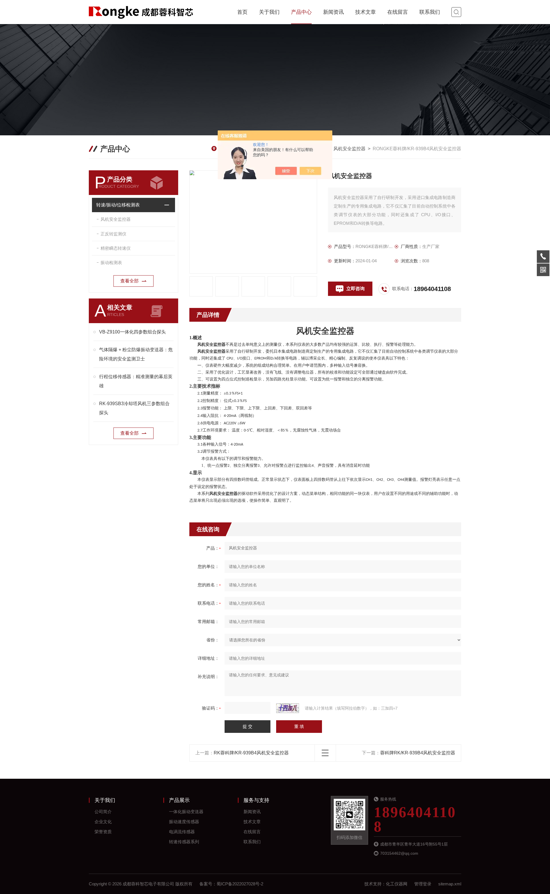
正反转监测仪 (113, 233)
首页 (242, 12)
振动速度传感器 (184, 821)
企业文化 (103, 821)
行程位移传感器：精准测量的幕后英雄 (135, 381)
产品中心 (301, 12)
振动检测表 (111, 262)
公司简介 (103, 811)
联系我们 (429, 12)
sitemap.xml (449, 883)
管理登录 (422, 883)
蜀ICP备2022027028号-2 (240, 883)
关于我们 (269, 12)
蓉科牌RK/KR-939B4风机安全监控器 (417, 752)
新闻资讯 (333, 12)
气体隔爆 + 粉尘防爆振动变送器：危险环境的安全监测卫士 (136, 354)
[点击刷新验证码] (287, 708)
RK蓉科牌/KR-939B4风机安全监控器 (251, 752)
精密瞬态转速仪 (116, 248)
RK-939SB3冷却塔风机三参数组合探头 (134, 408)
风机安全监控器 (349, 148)
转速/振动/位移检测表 (118, 204)
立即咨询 (355, 288)
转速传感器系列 (184, 841)
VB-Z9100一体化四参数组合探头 (132, 331)
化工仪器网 (396, 883)
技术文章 (365, 12)
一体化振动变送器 (186, 811)
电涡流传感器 (182, 831)
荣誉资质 (103, 831)
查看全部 (129, 280)
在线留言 (397, 12)
